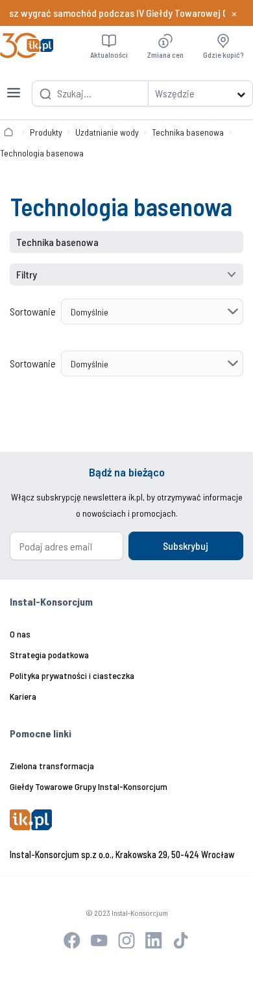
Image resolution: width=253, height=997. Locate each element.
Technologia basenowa (42, 152)
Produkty (46, 132)
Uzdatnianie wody (107, 132)
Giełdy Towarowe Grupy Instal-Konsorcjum (88, 786)
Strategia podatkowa (49, 654)
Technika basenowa (188, 132)
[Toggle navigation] (13, 85)
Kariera (23, 696)
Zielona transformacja (52, 765)
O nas (20, 633)
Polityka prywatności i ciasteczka (72, 675)
